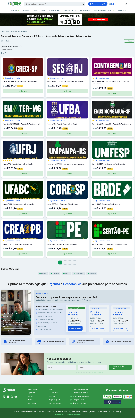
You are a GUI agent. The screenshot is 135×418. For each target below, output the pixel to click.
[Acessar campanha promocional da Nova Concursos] (67, 19)
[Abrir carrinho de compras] (125, 4)
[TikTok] (4, 397)
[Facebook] (8, 397)
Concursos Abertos (69, 10)
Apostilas (26, 10)
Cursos (35, 10)
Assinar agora (76, 328)
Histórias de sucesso (56, 403)
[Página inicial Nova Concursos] (9, 390)
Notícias (52, 396)
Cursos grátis (53, 393)
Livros (43, 10)
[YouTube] (16, 397)
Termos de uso (59, 415)
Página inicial (5, 31)
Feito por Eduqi (116, 412)
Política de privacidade (97, 372)
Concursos (13, 10)
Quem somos (33, 389)
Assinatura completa (99, 4)
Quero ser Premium (17, 330)
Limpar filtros (5, 53)
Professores (122, 10)
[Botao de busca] (83, 4)
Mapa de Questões (100, 10)
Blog (50, 389)
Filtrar (130, 41)
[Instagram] (12, 397)
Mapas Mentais (85, 10)
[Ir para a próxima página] (75, 262)
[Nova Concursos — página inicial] (15, 4)
